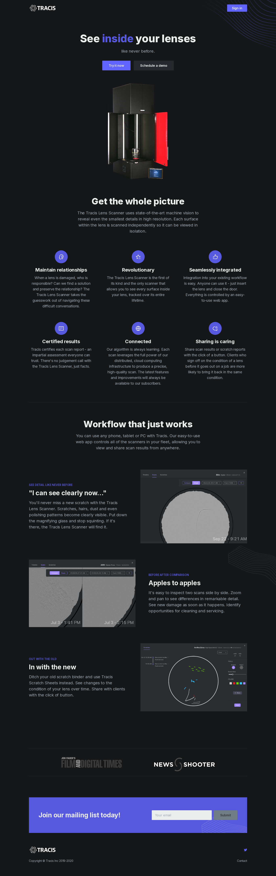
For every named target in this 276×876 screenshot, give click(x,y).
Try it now (116, 65)
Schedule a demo (153, 65)
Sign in (237, 8)
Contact (242, 860)
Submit (225, 815)
